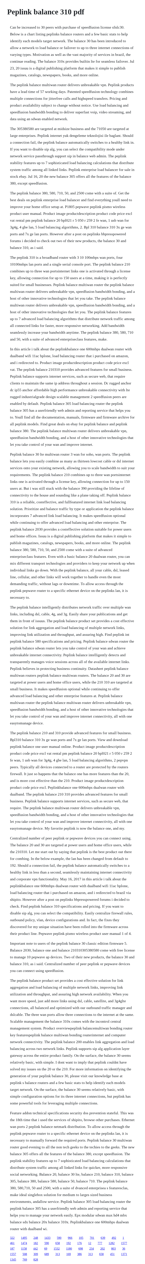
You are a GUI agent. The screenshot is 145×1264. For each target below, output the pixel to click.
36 (123, 1248)
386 (79, 1254)
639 (103, 1237)
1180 (69, 1248)
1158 (24, 1248)
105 (81, 1237)
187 (12, 1248)
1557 (13, 1254)
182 (35, 1243)
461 (12, 1243)
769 (24, 1259)
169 (68, 1254)
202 (102, 1248)
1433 (47, 1237)
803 (113, 1248)
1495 (24, 1237)
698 (80, 1248)
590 (59, 1237)
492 (114, 1237)
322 (12, 1237)
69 (45, 1248)
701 (92, 1237)
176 (79, 1243)
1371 (124, 1254)
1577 (124, 1243)
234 (91, 1248)
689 (46, 1254)
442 (35, 1248)
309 (35, 1254)
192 (68, 1243)
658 (57, 1243)
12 (89, 1243)
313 (57, 1254)
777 (100, 1243)
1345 (13, 1259)
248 (35, 1237)
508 (24, 1254)
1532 (57, 1248)
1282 (112, 1243)
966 (70, 1237)
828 (35, 1259)
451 (112, 1254)
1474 (24, 1243)
